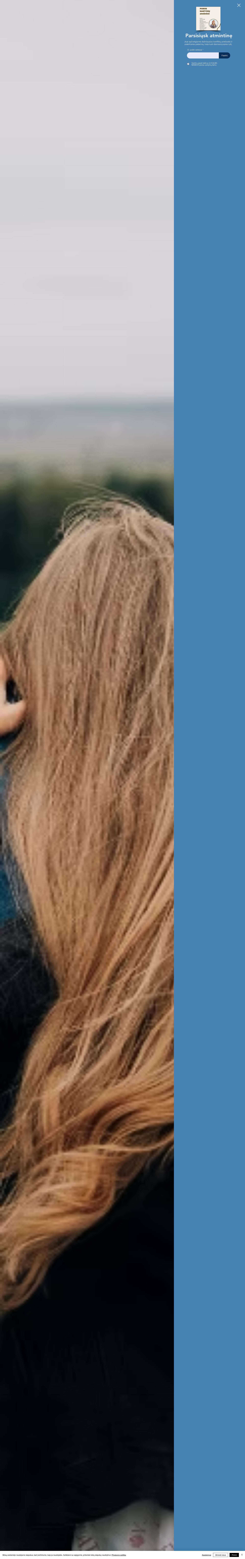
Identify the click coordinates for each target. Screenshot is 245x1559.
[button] (239, 5)
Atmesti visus (220, 1555)
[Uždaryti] (241, 1555)
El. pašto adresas (194, 50)
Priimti (234, 1555)
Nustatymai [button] (206, 1555)
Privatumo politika (119, 1555)
